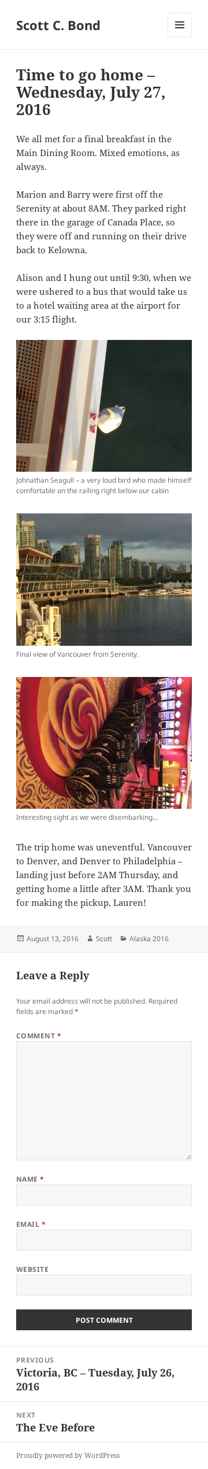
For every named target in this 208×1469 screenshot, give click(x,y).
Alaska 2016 (149, 938)
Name (30, 1179)
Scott (104, 938)
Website (32, 1269)
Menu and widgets (180, 36)
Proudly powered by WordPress (68, 1455)
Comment (38, 1036)
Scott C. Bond (58, 25)
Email (31, 1224)
